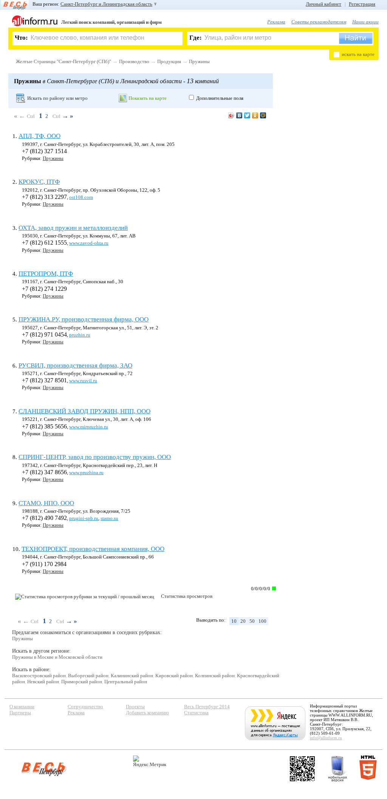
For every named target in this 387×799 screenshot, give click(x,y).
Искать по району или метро (57, 98)
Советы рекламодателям (318, 22)
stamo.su (109, 518)
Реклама (276, 22)
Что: (21, 37)
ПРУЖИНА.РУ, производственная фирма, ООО (84, 319)
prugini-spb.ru (83, 518)
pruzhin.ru (79, 335)
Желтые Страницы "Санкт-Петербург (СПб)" (63, 61)
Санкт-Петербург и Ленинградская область (106, 4)
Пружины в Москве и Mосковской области (57, 657)
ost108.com (81, 197)
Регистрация (362, 4)
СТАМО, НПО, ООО (46, 503)
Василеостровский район (39, 675)
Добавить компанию (147, 712)
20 (243, 621)
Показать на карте (147, 98)
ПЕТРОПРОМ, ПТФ (46, 273)
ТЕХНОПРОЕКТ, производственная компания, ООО (93, 548)
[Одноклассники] (255, 115)
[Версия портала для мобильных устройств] (337, 769)
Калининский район (132, 675)
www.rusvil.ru (83, 380)
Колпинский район (215, 675)
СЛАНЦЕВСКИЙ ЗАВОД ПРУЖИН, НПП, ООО (84, 411)
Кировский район (174, 675)
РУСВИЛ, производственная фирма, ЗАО (75, 365)
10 (234, 621)
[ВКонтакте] (239, 115)
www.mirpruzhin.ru (88, 427)
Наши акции (365, 22)
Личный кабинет (323, 4)
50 (252, 621)
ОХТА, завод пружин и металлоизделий (73, 227)
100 (262, 621)
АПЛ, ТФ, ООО (39, 136)
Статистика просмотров (186, 596)
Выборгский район (88, 675)
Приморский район (81, 681)
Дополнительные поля (219, 98)
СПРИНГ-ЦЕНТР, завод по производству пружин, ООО (95, 457)
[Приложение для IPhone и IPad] (302, 769)
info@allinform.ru (326, 737)
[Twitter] (247, 115)
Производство (134, 61)
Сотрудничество (85, 706)
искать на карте (358, 54)
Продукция (169, 61)
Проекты (135, 706)
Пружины (199, 61)
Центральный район (125, 681)
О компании (21, 706)
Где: (195, 37)
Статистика (196, 712)
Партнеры (20, 712)
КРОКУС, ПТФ (39, 181)
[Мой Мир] (263, 115)
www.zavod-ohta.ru (88, 243)
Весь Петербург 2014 (207, 706)
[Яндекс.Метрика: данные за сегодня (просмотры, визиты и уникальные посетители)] (149, 761)
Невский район (43, 681)
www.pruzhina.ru (86, 472)
